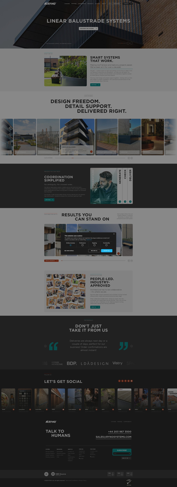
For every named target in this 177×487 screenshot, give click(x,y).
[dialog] (88, 243)
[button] (69, 250)
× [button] (113, 233)
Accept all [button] (107, 250)
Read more (89, 239)
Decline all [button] (94, 250)
